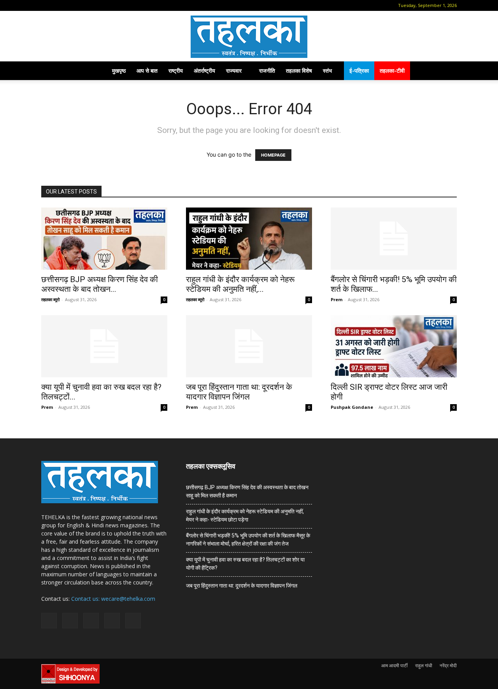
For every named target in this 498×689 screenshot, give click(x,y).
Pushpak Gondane (352, 407)
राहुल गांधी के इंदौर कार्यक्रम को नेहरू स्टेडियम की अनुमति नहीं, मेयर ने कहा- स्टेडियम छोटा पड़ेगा (245, 515)
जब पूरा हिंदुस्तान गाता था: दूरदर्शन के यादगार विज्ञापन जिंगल (239, 391)
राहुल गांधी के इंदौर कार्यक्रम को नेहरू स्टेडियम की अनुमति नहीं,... (240, 284)
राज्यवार (234, 70)
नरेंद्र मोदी (448, 665)
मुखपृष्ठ (119, 70)
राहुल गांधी (423, 665)
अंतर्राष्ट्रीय (204, 70)
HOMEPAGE (273, 155)
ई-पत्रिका (359, 70)
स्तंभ (327, 70)
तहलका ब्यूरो (50, 299)
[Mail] (71, 5)
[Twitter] (97, 5)
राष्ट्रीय (175, 70)
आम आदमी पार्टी (394, 665)
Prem (336, 299)
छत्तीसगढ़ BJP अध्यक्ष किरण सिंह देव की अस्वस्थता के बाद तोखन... (99, 284)
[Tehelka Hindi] (249, 37)
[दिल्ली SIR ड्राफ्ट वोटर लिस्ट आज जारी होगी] (394, 346)
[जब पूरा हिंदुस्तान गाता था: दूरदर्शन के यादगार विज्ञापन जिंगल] (249, 346)
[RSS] (84, 5)
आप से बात (147, 70)
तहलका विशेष (299, 70)
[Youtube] (110, 5)
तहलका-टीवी (392, 70)
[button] (47, 5)
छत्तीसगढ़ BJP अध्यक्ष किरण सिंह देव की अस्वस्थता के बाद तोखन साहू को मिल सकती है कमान (247, 491)
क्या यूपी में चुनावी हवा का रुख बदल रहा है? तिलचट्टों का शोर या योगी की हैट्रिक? (245, 563)
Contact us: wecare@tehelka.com (113, 598)
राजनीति (267, 70)
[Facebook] (59, 5)
